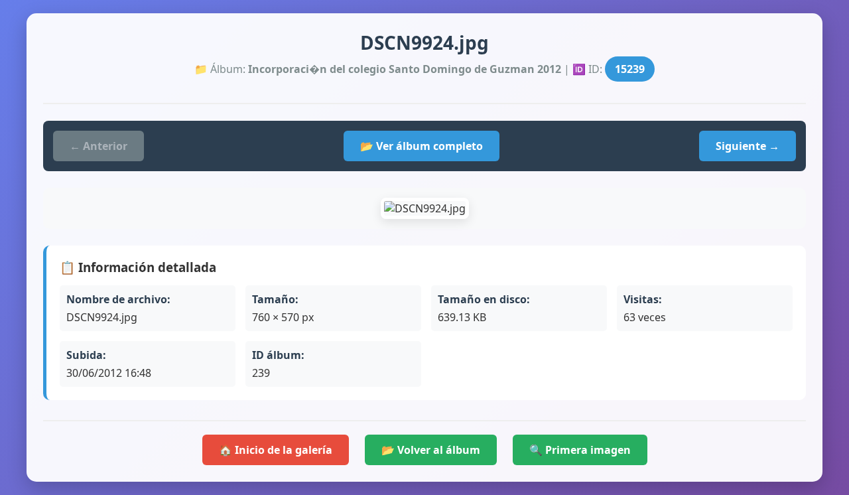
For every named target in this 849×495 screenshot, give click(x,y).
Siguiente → (747, 146)
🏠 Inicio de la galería (275, 450)
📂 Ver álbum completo (421, 146)
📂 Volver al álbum (430, 450)
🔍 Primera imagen (580, 450)
